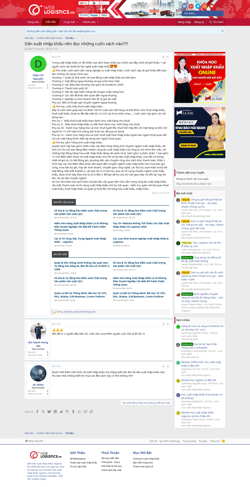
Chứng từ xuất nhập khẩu (146, 458)
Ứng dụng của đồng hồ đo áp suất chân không (201, 259)
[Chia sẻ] (163, 57)
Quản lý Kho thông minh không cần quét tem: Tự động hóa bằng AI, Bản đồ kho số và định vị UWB (81, 266)
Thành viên (88, 22)
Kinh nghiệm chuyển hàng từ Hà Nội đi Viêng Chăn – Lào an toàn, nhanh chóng (202, 297)
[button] (77, 22)
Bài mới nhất (184, 193)
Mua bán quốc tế (189, 357)
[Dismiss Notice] (222, 31)
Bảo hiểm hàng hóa (143, 462)
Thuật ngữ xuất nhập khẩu (83, 462)
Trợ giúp (203, 440)
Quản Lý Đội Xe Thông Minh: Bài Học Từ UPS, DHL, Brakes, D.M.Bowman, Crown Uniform (80, 294)
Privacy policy (189, 440)
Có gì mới (69, 22)
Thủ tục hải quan (189, 339)
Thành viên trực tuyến (190, 172)
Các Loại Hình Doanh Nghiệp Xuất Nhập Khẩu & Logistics (141, 240)
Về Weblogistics (78, 458)
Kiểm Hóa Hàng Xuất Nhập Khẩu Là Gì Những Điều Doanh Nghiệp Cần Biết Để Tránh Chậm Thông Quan (81, 227)
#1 (168, 56)
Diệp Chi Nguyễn (35, 48)
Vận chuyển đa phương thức (195, 216)
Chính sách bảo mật (111, 470)
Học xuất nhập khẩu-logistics (196, 252)
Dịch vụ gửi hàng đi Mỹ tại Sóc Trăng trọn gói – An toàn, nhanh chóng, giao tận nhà (202, 224)
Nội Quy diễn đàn (110, 458)
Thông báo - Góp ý (110, 462)
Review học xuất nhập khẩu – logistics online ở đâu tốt (198, 414)
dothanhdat (62, 234)
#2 (168, 324)
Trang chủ (33, 22)
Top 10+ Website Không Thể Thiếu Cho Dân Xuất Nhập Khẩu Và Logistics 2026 (141, 225)
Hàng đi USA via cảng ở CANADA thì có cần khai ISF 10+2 (202, 327)
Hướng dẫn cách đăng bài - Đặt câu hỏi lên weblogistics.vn (61, 31)
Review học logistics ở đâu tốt (198, 380)
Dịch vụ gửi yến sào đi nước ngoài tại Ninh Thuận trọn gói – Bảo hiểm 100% (202, 276)
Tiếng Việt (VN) (35, 440)
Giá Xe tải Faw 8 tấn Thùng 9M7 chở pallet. (199, 345)
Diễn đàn (50, 21)
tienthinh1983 (63, 217)
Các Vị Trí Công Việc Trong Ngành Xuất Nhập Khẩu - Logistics (80, 240)
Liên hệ (153, 440)
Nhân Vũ (119, 245)
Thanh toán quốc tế (143, 466)
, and (75, 312)
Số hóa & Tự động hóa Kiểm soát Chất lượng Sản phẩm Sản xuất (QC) (80, 212)
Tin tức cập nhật (189, 267)
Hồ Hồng (119, 230)
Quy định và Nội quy (169, 440)
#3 (168, 366)
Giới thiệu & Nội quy (111, 465)
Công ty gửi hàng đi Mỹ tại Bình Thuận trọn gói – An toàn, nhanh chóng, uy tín (201, 203)
